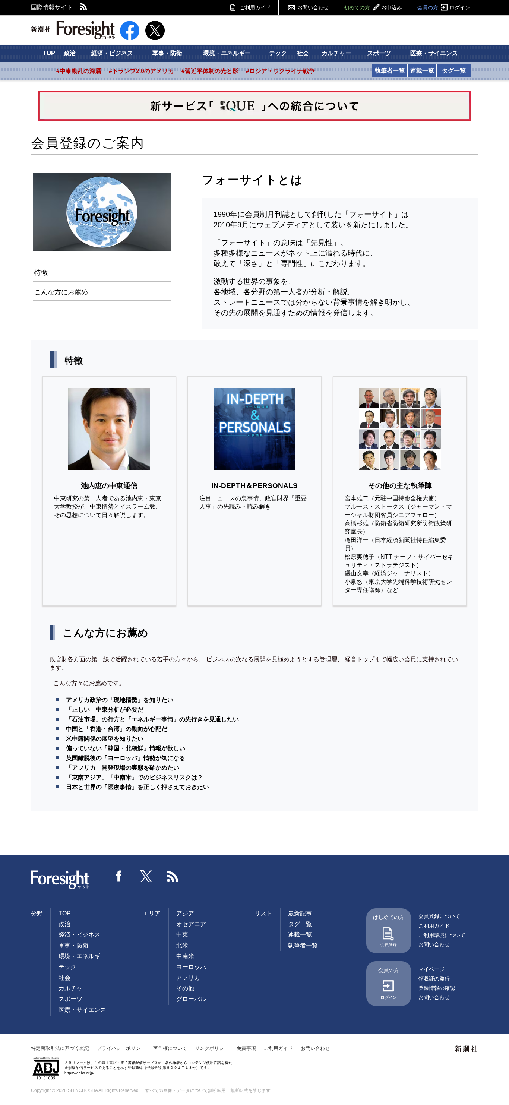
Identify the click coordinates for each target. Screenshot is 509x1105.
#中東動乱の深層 (78, 71)
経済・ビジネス (112, 53)
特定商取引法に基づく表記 (60, 1048)
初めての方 (373, 7)
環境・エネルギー (227, 53)
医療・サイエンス (434, 53)
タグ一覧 (454, 70)
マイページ (431, 969)
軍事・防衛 (167, 53)
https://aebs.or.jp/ (79, 1073)
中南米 (185, 956)
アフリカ (188, 978)
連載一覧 (422, 70)
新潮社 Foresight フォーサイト (73, 30)
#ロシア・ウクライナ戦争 (280, 71)
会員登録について (439, 916)
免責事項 (246, 1048)
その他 (185, 988)
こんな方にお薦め (61, 292)
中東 (182, 934)
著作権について (170, 1048)
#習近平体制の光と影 (209, 71)
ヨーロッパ (191, 967)
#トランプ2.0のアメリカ (141, 71)
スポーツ (379, 53)
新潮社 (466, 1049)
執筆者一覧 (390, 70)
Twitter (146, 876)
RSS (83, 7)
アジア (185, 913)
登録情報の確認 (436, 988)
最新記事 (300, 913)
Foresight (60, 880)
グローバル (191, 999)
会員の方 (443, 7)
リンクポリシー (212, 1048)
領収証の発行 (434, 979)
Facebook (119, 876)
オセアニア (191, 924)
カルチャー (336, 53)
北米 (182, 945)
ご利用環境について (441, 935)
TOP (49, 53)
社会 (303, 53)
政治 (70, 53)
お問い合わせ (313, 7)
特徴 (41, 272)
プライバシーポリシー (121, 1048)
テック (278, 53)
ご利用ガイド (255, 7)
